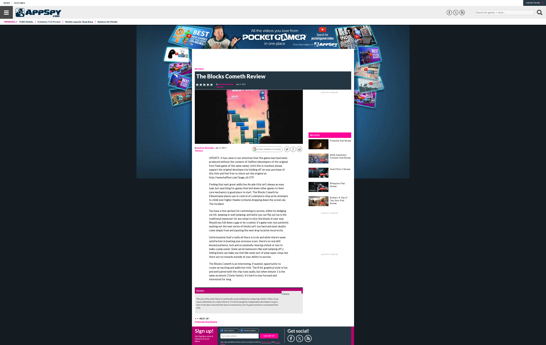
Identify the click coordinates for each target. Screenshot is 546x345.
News (7, 3)
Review (199, 69)
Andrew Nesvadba (225, 84)
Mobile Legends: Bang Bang (79, 21)
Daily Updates (229, 330)
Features (19, 3)
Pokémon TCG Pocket (49, 21)
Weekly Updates (250, 330)
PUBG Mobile (26, 21)
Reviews (220, 87)
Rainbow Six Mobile (107, 21)
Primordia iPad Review (206, 322)
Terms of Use (266, 342)
